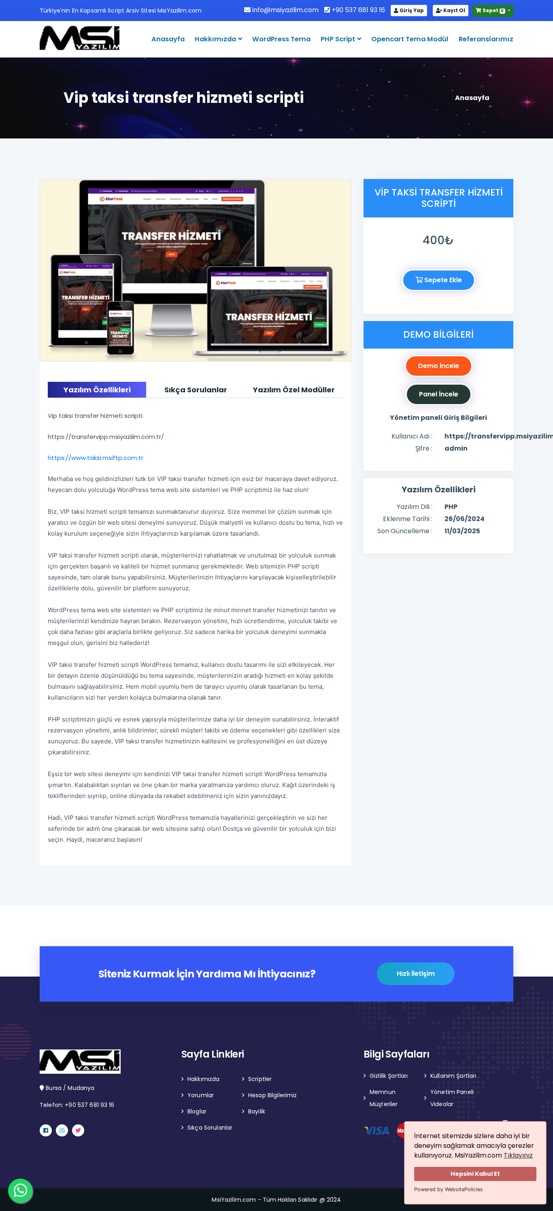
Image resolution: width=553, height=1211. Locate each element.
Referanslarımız (486, 39)
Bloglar (196, 1111)
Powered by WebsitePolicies (448, 1189)
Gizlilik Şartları (389, 1076)
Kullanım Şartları (453, 1076)
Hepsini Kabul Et (475, 1174)
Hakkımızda (216, 39)
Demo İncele (438, 365)
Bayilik (256, 1111)
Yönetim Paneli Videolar (452, 1098)
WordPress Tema (281, 39)
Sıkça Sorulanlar (209, 1128)
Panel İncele (438, 394)
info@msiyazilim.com (285, 10)
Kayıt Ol (453, 10)
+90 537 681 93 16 (357, 10)
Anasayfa (168, 39)
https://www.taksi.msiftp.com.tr (95, 457)
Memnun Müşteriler (384, 1098)
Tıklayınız (518, 1155)
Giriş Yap (411, 10)
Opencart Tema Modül (410, 39)
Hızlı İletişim (416, 973)
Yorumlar (200, 1095)
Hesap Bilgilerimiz (272, 1095)
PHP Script (339, 39)
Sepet (492, 10)
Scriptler (260, 1079)
